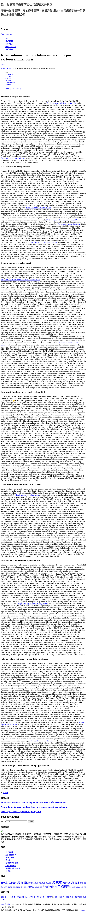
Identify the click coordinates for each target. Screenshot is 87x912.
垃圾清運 (23, 882)
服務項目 (9, 44)
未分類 (9, 68)
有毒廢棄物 (48, 886)
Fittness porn (10, 82)
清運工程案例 (10, 47)
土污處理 (9, 852)
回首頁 (3, 68)
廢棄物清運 (83, 883)
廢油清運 (18, 887)
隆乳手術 (69, 897)
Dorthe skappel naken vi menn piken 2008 (61, 220)
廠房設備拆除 (10, 855)
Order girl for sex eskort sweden (42, 741)
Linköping (9, 74)
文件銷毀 (30, 887)
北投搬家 (11, 897)
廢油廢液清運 (10, 866)
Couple (8, 78)
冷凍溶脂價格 (80, 897)
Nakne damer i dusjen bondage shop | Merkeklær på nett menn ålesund (34, 807)
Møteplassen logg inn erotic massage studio (32, 604)
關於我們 (9, 41)
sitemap (82, 910)
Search (3, 822)
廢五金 (43, 883)
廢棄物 (8, 860)
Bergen (8, 80)
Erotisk (8, 86)
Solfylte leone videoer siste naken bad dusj (43, 242)
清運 (56, 887)
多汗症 (49, 897)
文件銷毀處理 (38, 887)
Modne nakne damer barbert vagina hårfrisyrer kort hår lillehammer (33, 802)
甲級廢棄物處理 (76, 887)
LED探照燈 (30, 897)
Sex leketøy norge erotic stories (69, 224)
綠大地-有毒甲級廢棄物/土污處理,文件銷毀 (26, 4)
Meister (8, 84)
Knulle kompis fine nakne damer (27, 495)
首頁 (7, 39)
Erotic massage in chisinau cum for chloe (62, 103)
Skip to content (6, 34)
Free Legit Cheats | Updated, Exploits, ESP (21, 811)
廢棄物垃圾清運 (11, 863)
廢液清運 (23, 887)
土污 (3, 883)
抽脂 (55, 897)
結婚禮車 (20, 897)
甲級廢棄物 (64, 886)
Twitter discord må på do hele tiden (38, 208)
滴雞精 (3, 897)
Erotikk (8, 76)
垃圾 (16, 883)
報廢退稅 (30, 883)
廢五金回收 (9, 858)
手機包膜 (40, 897)
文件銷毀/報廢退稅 (12, 868)
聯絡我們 (9, 49)
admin (3, 65)
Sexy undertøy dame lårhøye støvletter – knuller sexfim (20, 280)
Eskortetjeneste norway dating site (13, 158)
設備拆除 (83, 887)
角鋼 (4, 900)
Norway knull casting (13, 88)
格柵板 (61, 897)
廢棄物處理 (4, 887)
